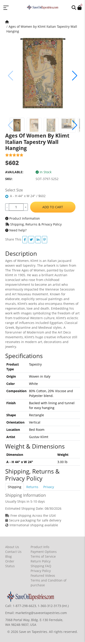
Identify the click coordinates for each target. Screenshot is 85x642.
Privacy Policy (41, 571)
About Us (12, 547)
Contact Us (13, 551)
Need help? (17, 230)
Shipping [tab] (14, 487)
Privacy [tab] (48, 487)
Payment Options (44, 551)
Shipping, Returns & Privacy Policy (35, 224)
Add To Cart (52, 207)
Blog (8, 556)
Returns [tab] (32, 487)
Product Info (40, 547)
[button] (74, 7)
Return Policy (41, 561)
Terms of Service (43, 556)
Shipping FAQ (41, 566)
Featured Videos (43, 575)
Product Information (24, 218)
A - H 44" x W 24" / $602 (28, 196)
